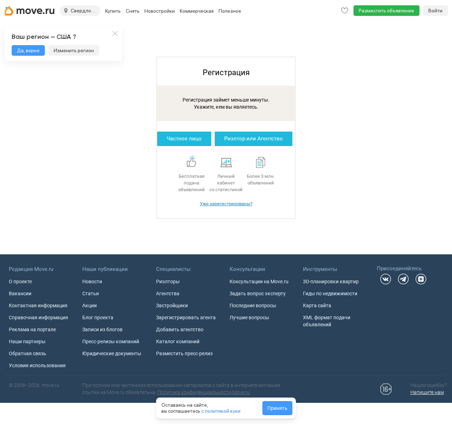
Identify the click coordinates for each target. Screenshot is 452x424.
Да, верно (28, 50)
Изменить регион (74, 50)
